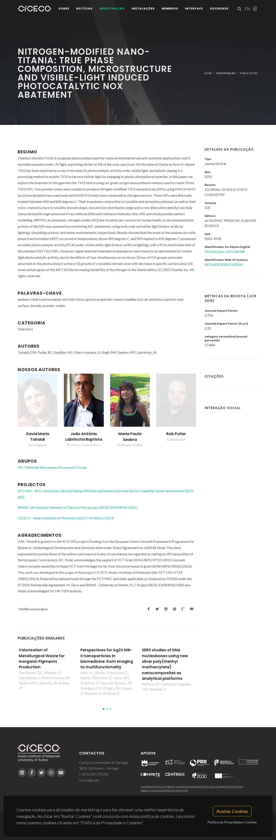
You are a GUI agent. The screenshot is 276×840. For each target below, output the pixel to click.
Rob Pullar (176, 433)
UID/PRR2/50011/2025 (229, 787)
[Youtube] (60, 772)
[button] (103, 709)
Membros (170, 8)
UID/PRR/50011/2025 (153, 787)
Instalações (143, 8)
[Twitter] (41, 772)
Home (208, 73)
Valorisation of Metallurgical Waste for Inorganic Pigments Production (42, 658)
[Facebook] (31, 772)
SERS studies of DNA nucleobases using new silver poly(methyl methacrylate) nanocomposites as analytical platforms (165, 664)
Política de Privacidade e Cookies (232, 822)
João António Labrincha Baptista (83, 436)
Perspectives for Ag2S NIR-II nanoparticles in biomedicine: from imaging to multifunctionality (106, 658)
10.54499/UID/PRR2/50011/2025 (167, 791)
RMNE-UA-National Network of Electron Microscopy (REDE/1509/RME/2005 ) (78, 507)
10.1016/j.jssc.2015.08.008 (225, 251)
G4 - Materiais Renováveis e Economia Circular (52, 467)
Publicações (249, 73)
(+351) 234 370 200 (93, 774)
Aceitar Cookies (232, 811)
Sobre (63, 8)
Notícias (84, 8)
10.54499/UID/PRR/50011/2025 (192, 787)
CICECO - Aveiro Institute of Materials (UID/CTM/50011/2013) (66, 518)
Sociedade (219, 8)
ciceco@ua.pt (89, 780)
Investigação (112, 8)
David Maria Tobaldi (37, 436)
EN (247, 8)
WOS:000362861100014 (224, 264)
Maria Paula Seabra (129, 436)
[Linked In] (22, 772)
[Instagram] (51, 772)
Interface (194, 8)
